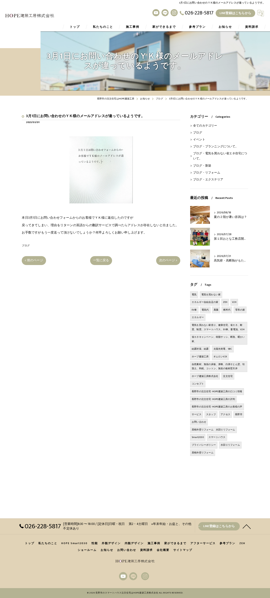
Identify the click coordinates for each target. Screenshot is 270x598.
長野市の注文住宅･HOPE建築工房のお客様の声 (217, 407)
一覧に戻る (101, 260)
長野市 (238, 414)
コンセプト (198, 384)
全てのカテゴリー (205, 125)
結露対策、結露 (200, 349)
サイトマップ (182, 550)
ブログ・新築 (202, 165)
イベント (199, 139)
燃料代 (226, 310)
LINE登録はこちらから (235, 13)
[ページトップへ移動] (247, 526)
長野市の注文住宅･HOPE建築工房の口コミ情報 (217, 391)
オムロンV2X (220, 357)
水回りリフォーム (230, 445)
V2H (234, 302)
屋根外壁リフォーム (202, 453)
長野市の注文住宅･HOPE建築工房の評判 (213, 399)
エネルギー (198, 317)
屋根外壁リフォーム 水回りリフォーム (213, 430)
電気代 (205, 310)
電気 (194, 295)
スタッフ (211, 414)
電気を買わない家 (211, 295)
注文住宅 (228, 376)
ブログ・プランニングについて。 (215, 146)
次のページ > (168, 260)
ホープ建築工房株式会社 (205, 376)
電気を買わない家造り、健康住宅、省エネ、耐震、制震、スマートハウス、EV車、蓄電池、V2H (218, 327)
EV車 (194, 310)
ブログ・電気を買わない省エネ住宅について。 (220, 156)
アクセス (225, 414)
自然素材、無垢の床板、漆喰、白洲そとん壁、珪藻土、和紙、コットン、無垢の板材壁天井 (218, 366)
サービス (196, 414)
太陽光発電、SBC (222, 349)
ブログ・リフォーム (206, 172)
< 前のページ (34, 260)
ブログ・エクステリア (208, 179)
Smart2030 (198, 437)
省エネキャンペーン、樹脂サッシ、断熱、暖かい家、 (218, 339)
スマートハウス (217, 437)
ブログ (26, 245)
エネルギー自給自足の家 (205, 302)
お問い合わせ (199, 422)
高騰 (216, 310)
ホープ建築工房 (200, 357)
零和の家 (240, 310)
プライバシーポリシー (204, 445)
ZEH (225, 302)
